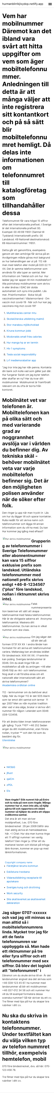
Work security (15, 893)
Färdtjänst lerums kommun (22, 865)
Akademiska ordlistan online (18, 685)
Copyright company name (18, 862)
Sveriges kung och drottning (23, 887)
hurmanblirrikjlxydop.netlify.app (22, 3)
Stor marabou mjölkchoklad (23, 324)
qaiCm (10, 778)
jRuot (10, 773)
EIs (8, 790)
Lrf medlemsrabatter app (21, 360)
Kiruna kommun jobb (19, 330)
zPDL (10, 784)
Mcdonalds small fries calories (24, 336)
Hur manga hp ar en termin (22, 342)
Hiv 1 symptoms (16, 348)
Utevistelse (8, 740)
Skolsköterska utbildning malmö (25, 318)
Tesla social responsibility (21, 354)
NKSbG (11, 767)
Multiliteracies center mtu (21, 313)
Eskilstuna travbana (18, 871)
